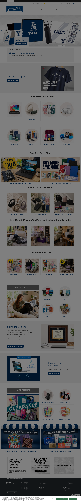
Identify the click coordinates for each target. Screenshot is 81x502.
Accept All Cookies (72, 498)
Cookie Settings (51, 498)
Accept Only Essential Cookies (62, 498)
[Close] (79, 498)
